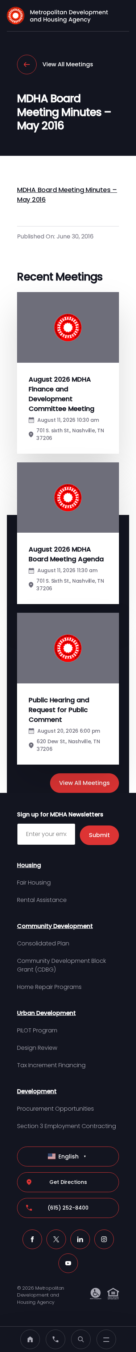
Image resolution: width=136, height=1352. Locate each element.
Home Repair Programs (49, 987)
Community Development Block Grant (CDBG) (61, 965)
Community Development (55, 926)
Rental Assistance (42, 900)
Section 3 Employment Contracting (66, 1126)
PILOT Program (37, 1030)
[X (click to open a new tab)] (56, 1239)
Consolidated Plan (43, 943)
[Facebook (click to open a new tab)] (32, 1239)
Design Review (37, 1048)
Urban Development (46, 1013)
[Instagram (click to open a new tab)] (104, 1239)
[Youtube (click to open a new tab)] (68, 1263)
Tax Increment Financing (51, 1065)
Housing (29, 865)
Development (37, 1091)
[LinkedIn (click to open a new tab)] (80, 1239)
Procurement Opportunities (55, 1109)
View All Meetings (67, 64)
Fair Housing (34, 882)
